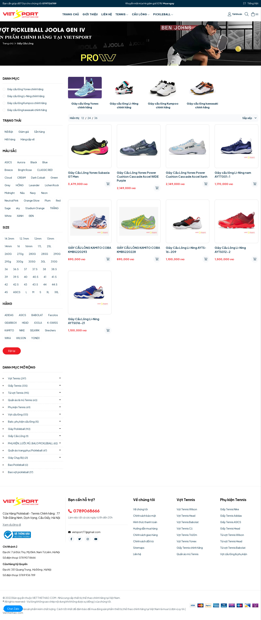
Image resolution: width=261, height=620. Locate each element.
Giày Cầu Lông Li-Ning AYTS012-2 (230, 249)
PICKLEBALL (162, 14)
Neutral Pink (11, 200)
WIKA (8, 338)
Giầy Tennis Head (230, 528)
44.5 (54, 284)
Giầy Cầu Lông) (18, 436)
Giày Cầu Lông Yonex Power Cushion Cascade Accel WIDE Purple (138, 176)
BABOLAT (37, 315)
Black (34, 162)
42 (6, 284)
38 (44, 269)
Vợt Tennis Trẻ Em (187, 534)
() (256, 14)
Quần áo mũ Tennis (188, 554)
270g (20, 253)
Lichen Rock (52, 185)
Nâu (22, 192)
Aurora (21, 162)
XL (48, 292)
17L (40, 246)
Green (54, 177)
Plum (48, 200)
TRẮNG (54, 208)
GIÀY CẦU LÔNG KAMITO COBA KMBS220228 (138, 249)
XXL (57, 292)
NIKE (22, 330)
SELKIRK (35, 330)
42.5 (16, 284)
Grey (7, 185)
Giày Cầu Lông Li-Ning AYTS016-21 (83, 321)
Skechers (50, 330)
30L (43, 261)
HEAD (25, 322)
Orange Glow (31, 200)
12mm (38, 238)
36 (6, 269)
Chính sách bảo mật (144, 515)
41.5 (54, 276)
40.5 (35, 276)
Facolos (53, 315)
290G (57, 253)
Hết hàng (10, 139)
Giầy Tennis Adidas (231, 515)
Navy (33, 192)
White (8, 215)
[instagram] (88, 539)
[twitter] (79, 539)
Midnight (10, 192)
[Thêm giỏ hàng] (254, 183)
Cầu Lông (139, 14)
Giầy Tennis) (18, 385)
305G (32, 261)
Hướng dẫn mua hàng (145, 528)
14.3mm (9, 238)
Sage (8, 208)
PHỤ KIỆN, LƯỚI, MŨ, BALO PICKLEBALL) (33, 443)
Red (58, 200)
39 (6, 276)
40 (25, 276)
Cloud (8, 177)
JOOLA (38, 322)
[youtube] (96, 539)
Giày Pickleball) (19, 428)
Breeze (9, 169)
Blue (45, 162)
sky (18, 208)
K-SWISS (52, 322)
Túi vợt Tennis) (18, 392)
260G (8, 253)
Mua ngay (168, 3)
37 (25, 269)
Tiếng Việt (253, 3)
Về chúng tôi (140, 509)
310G (54, 261)
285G (44, 253)
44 (45, 284)
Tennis (120, 14)
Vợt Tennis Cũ (184, 528)
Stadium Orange (35, 208)
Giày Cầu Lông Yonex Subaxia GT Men (89, 174)
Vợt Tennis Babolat (188, 522)
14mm (8, 246)
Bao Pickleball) (18, 464)
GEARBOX (11, 322)
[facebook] (71, 539)
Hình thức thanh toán (145, 522)
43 (25, 284)
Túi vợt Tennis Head (231, 541)
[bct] (17, 534)
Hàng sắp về (28, 139)
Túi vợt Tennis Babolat (233, 547)
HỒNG (20, 185)
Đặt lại (11, 350)
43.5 (35, 284)
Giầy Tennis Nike (229, 509)
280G (32, 253)
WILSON (21, 338)
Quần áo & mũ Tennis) (22, 400)
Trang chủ (70, 14)
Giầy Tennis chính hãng (190, 547)
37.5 (34, 269)
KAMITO (9, 330)
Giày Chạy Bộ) (18, 457)
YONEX (35, 338)
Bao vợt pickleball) (20, 472)
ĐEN (31, 215)
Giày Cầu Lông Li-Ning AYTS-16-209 (186, 249)
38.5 (54, 269)
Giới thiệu (90, 14)
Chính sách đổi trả (143, 541)
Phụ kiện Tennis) (19, 407)
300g (19, 261)
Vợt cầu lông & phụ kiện (233, 554)
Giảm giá (23, 131)
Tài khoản (237, 14)
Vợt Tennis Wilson (187, 509)
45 (6, 292)
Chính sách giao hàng (145, 534)
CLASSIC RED (45, 169)
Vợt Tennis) (17, 378)
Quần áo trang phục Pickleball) (27, 450)
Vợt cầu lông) (18, 414)
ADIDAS (9, 315)
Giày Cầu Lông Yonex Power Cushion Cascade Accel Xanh (186, 174)
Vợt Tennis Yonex (186, 541)
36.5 (16, 269)
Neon (44, 192)
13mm (50, 238)
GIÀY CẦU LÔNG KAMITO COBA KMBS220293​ (89, 249)
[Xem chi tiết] (108, 183)
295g (8, 261)
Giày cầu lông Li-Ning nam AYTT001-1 (233, 174)
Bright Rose (25, 169)
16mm (28, 246)
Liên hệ (106, 14)
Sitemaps (138, 547)
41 (45, 276)
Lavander (34, 185)
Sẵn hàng (39, 131)
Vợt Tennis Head (186, 515)
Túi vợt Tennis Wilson (232, 534)
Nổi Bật (9, 131)
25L (49, 246)
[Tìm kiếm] (247, 14)
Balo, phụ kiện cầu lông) (23, 421)
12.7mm (24, 238)
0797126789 (49, 3)
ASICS (8, 162)
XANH (20, 215)
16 (18, 246)
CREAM (21, 177)
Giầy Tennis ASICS (230, 522)
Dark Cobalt (38, 177)
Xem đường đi (12, 524)
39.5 (16, 276)
